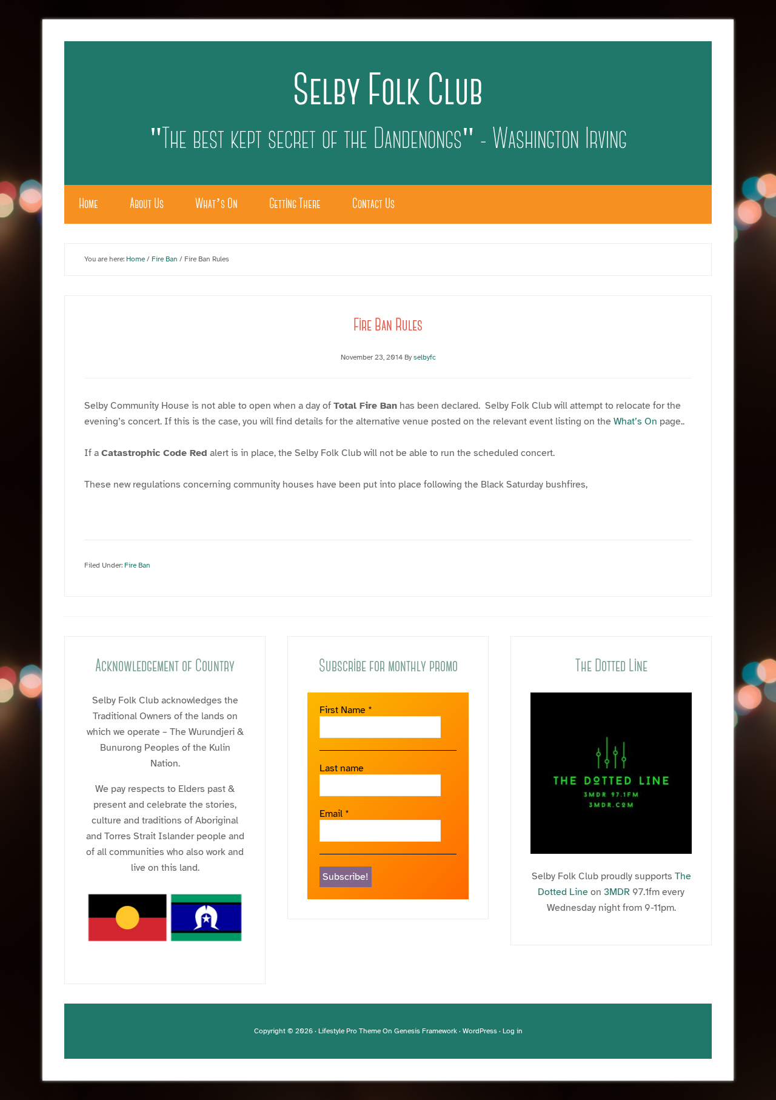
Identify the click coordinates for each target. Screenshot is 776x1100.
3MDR (617, 892)
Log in (513, 1031)
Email (334, 814)
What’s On (635, 421)
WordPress (480, 1031)
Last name (341, 768)
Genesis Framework (425, 1031)
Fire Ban (137, 565)
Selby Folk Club (388, 93)
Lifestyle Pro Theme (349, 1031)
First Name (345, 710)
